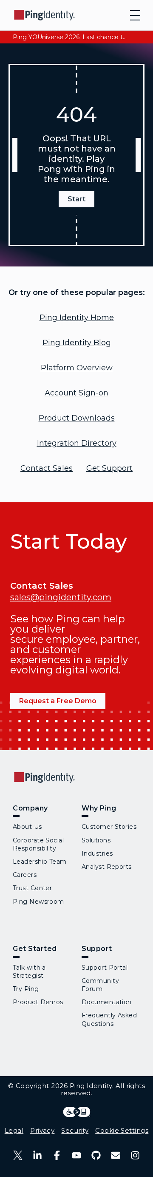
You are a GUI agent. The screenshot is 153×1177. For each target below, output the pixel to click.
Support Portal (105, 967)
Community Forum (100, 985)
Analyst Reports (107, 867)
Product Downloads (77, 418)
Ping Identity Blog (76, 342)
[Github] (96, 1155)
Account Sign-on (76, 393)
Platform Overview (77, 367)
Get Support (109, 468)
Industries (97, 853)
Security (74, 1130)
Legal (14, 1130)
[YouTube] (76, 1155)
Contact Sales (46, 468)
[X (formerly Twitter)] (18, 1155)
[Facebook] (57, 1155)
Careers (25, 875)
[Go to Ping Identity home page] (44, 15)
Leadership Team (40, 861)
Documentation (107, 1002)
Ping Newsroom (38, 901)
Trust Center (32, 888)
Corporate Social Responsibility (38, 844)
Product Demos (38, 1002)
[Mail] (115, 1155)
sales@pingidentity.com (60, 597)
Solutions (96, 840)
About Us (27, 826)
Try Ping (26, 989)
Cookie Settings (121, 1130)
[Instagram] (135, 1155)
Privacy (42, 1130)
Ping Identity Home (77, 317)
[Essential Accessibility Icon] (77, 1112)
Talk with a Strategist (29, 971)
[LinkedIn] (37, 1155)
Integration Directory (76, 443)
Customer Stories (109, 826)
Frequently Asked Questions (109, 1019)
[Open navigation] (135, 15)
